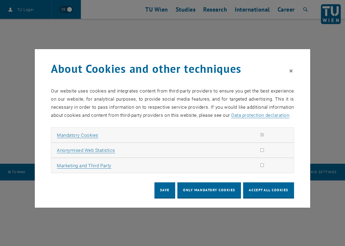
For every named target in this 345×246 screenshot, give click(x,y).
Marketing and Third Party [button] (84, 165)
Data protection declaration (260, 115)
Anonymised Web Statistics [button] (86, 150)
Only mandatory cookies (209, 190)
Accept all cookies (268, 190)
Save (165, 190)
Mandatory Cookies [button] (77, 135)
